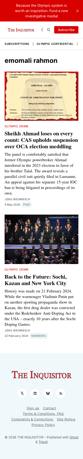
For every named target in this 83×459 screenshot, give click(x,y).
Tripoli (43, 442)
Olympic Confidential (55, 44)
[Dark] (43, 29)
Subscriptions (17, 44)
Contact (49, 408)
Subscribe (66, 30)
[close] (77, 11)
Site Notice (66, 419)
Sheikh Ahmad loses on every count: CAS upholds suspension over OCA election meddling (41, 139)
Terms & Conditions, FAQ (43, 414)
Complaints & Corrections (32, 419)
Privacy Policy (43, 425)
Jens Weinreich (17, 199)
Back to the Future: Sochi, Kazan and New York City (36, 279)
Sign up (33, 408)
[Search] (48, 30)
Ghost (74, 437)
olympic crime (17, 126)
